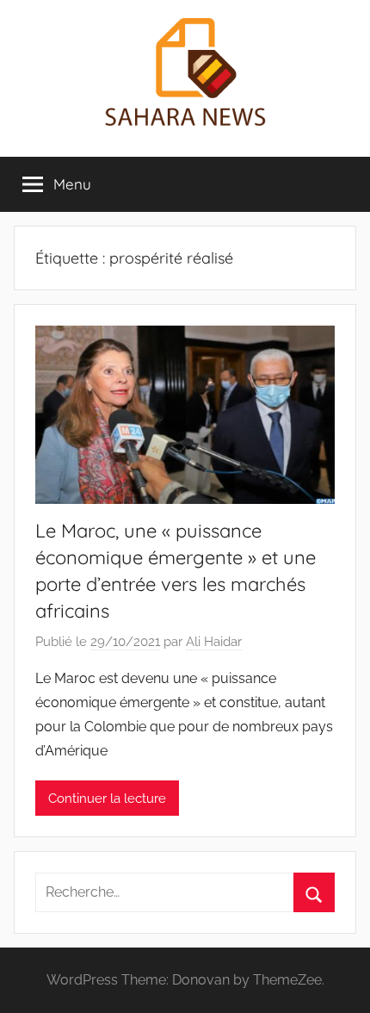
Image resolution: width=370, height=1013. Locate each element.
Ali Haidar (214, 641)
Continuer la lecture (107, 798)
